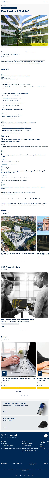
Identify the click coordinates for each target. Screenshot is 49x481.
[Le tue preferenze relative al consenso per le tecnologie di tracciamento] (47, 479)
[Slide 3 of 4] (26, 330)
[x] (20, 475)
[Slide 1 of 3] (21, 261)
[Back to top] (46, 436)
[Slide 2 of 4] (23, 330)
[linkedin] (24, 475)
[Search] (44, 2)
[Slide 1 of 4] (20, 330)
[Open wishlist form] (2, 479)
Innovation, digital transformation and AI (10, 323)
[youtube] (28, 475)
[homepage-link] (5, 2)
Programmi (24, 441)
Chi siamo (3, 441)
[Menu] (47, 2)
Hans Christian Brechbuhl (23, 321)
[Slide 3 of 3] (27, 261)
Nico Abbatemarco (14, 321)
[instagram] (32, 475)
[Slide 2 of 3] (24, 261)
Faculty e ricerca (43, 442)
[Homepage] (9, 436)
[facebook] (16, 475)
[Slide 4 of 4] (29, 330)
